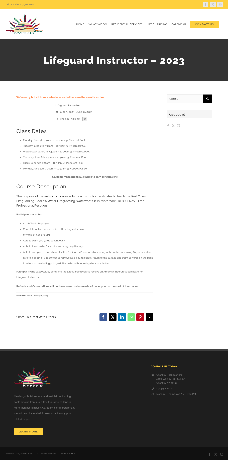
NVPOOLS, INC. (27, 453)
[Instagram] (178, 125)
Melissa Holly (25, 296)
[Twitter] (173, 125)
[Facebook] (168, 125)
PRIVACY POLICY (68, 453)
